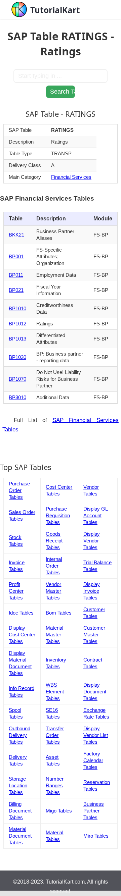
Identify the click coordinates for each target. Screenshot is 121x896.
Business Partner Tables (93, 810)
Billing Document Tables (20, 810)
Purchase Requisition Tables (58, 515)
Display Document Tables (94, 691)
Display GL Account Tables (95, 515)
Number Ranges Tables (55, 785)
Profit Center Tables (16, 590)
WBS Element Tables (55, 691)
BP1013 (17, 338)
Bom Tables (59, 613)
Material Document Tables (20, 835)
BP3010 (17, 397)
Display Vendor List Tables (95, 735)
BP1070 (17, 379)
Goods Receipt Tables (54, 540)
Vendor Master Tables (53, 590)
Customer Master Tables (94, 634)
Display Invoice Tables (91, 590)
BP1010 (17, 308)
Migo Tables (59, 810)
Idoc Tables (21, 613)
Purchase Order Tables (19, 490)
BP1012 (17, 323)
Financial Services (71, 177)
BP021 (16, 290)
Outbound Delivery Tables (19, 735)
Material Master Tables (54, 634)
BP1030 (17, 357)
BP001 (16, 256)
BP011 (16, 275)
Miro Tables (96, 836)
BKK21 (16, 235)
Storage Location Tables (18, 785)
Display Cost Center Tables (22, 634)
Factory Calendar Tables (93, 760)
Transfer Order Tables (55, 735)
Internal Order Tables (54, 565)
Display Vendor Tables (91, 540)
